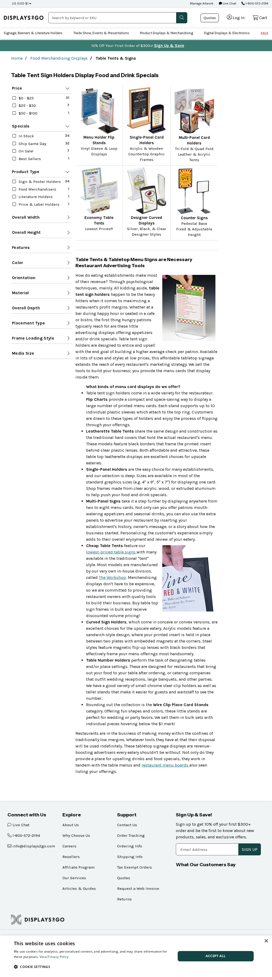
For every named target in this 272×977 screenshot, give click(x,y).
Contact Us (127, 824)
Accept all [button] (216, 956)
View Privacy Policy (54, 956)
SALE (264, 33)
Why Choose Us (76, 835)
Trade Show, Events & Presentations (101, 33)
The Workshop (112, 577)
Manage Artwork (202, 3)
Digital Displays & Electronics (227, 33)
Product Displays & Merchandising (166, 33)
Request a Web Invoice (138, 888)
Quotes (209, 18)
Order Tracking (131, 835)
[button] (92, 966)
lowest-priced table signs (111, 551)
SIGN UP (249, 849)
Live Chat (229, 3)
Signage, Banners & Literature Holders (33, 33)
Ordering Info (129, 846)
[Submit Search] (181, 17)
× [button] (266, 941)
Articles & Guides (79, 888)
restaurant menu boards (165, 765)
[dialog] (136, 956)
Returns (124, 899)
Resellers (71, 856)
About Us (70, 824)
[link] (24, 18)
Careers (69, 846)
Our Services (74, 877)
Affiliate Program (78, 867)
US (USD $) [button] (20, 3)
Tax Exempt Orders (134, 867)
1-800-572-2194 (256, 3)
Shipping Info (130, 856)
